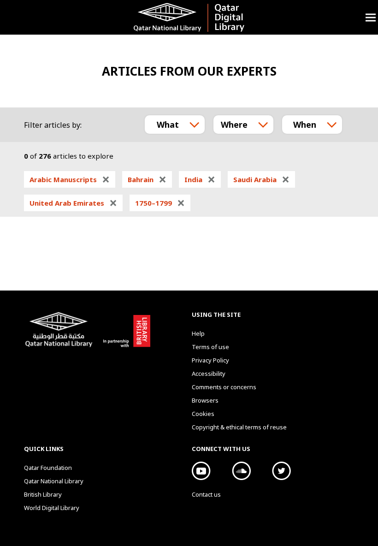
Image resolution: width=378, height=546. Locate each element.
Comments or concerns (224, 387)
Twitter (281, 471)
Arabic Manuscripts (70, 179)
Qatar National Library (60, 330)
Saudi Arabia (261, 179)
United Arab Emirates (73, 203)
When (304, 124)
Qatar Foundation (48, 467)
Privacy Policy (210, 360)
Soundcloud (241, 471)
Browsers (205, 400)
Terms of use (210, 347)
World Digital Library (51, 508)
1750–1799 (160, 203)
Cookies (203, 414)
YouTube (201, 471)
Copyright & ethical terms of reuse (239, 427)
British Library (125, 329)
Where (234, 124)
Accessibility (208, 373)
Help (198, 333)
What (168, 124)
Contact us (206, 494)
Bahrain (147, 179)
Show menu (370, 17)
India (199, 179)
